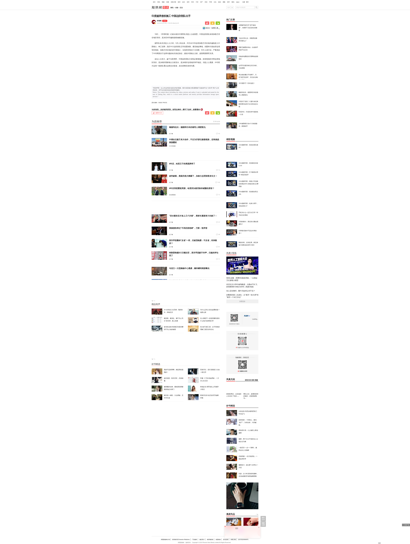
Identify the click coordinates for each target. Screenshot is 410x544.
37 (219, 222)
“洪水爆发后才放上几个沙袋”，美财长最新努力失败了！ (193, 215)
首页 (154, 2)
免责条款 (218, 539)
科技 (206, 2)
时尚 (192, 2)
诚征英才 (202, 539)
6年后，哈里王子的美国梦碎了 (182, 163)
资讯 (158, 2)
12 (219, 170)
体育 (188, 2)
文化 (215, 2)
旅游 (219, 2)
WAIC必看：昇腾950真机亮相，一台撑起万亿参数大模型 (241, 279)
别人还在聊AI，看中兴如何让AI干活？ (240, 291)
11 (219, 259)
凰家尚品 (230, 514)
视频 (163, 2)
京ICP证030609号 (243, 539)
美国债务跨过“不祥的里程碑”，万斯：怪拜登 (188, 228)
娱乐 (183, 2)
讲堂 (246, 380)
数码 (233, 2)
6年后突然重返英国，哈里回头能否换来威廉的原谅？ (191, 188)
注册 (243, 2)
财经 (179, 2)
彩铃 (253, 380)
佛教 (224, 2)
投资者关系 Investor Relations (181, 539)
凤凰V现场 (231, 253)
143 (219, 182)
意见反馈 (225, 539)
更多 (237, 2)
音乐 (249, 380)
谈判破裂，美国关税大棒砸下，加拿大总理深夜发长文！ (193, 176)
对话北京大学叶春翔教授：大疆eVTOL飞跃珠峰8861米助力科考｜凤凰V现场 (241, 285)
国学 (228, 2)
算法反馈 (217, 121)
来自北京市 (168, 23)
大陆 (176, 7)
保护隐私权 (210, 539)
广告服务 (194, 539)
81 (219, 247)
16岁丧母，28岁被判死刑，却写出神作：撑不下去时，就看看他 (176, 109)
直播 (167, 2)
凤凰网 (246, 316)
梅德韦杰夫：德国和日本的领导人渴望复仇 (187, 127)
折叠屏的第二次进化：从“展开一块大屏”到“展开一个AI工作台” (242, 296)
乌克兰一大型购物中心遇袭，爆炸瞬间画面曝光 (189, 268)
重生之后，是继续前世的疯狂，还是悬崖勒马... (250, 396)
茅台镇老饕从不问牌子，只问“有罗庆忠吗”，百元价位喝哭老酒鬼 (248, 77)
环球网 (159, 21)
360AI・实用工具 (211, 28)
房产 (201, 2)
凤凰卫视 (173, 2)
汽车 (197, 2)
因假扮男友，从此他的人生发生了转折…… (233, 395)
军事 (210, 2)
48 (219, 234)
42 (219, 133)
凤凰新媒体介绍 (165, 539)
